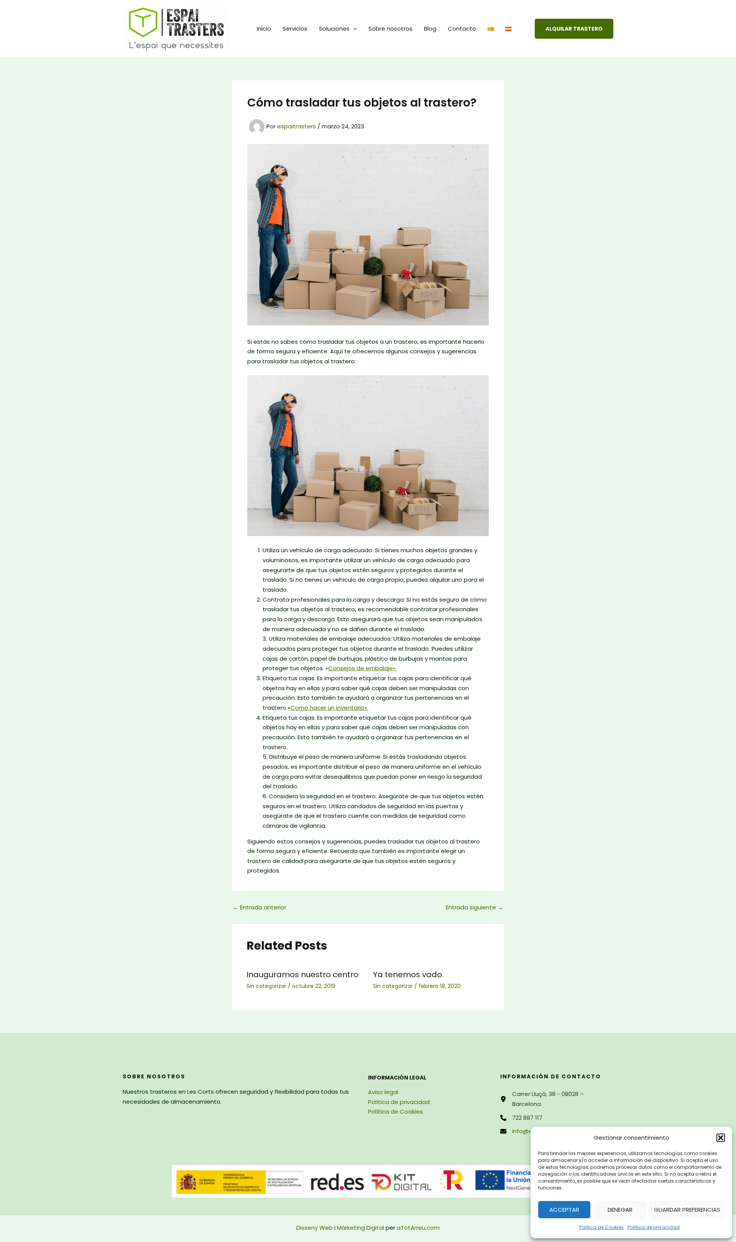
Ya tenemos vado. (408, 974)
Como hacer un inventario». (329, 708)
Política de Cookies (601, 1227)
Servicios (295, 29)
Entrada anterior (259, 907)
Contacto (462, 29)
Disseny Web (314, 1228)
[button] (720, 1138)
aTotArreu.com (418, 1228)
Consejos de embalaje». (362, 668)
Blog (430, 29)
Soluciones (334, 29)
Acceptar (564, 1210)
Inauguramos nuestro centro (302, 974)
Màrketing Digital (360, 1228)
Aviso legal (383, 1092)
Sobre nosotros (390, 29)
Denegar (620, 1210)
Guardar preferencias (687, 1210)
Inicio (264, 29)
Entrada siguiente (474, 907)
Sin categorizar (266, 986)
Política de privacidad (654, 1227)
